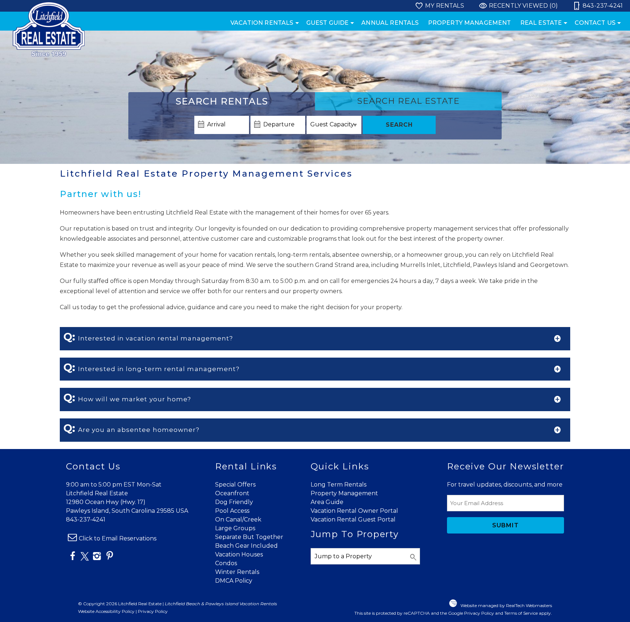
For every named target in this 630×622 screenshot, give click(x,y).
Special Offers (235, 484)
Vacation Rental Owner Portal (354, 510)
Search (399, 124)
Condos (226, 563)
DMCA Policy (233, 580)
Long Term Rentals (338, 484)
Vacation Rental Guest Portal (353, 519)
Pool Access (232, 510)
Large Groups (235, 528)
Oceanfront (232, 493)
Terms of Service (521, 613)
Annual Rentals (390, 22)
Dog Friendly (234, 502)
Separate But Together (249, 537)
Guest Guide (327, 22)
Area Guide (327, 502)
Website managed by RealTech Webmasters (506, 605)
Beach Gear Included (246, 545)
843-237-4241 (85, 519)
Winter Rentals (237, 571)
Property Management (469, 22)
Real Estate (541, 22)
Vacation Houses (239, 554)
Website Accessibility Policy (106, 611)
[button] (315, 338)
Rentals (222, 101)
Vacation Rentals (261, 22)
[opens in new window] (72, 557)
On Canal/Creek (238, 519)
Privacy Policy (153, 611)
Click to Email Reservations (117, 538)
